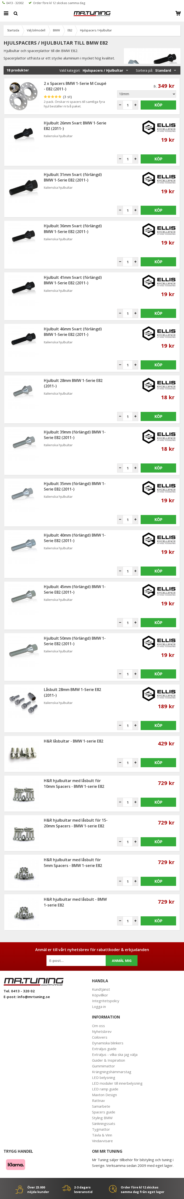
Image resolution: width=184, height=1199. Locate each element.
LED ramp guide (105, 1089)
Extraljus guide (104, 1048)
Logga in (99, 1006)
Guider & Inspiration (108, 1060)
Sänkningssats (103, 1123)
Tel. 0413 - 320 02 (19, 990)
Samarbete (101, 1106)
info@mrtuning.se (33, 996)
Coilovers (99, 1037)
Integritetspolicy (105, 1000)
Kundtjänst (101, 989)
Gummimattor (103, 1066)
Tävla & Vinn (102, 1135)
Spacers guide (103, 1112)
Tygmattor (101, 1129)
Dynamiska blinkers (107, 1043)
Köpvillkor (100, 995)
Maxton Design (104, 1094)
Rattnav (98, 1100)
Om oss (98, 1025)
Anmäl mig (122, 960)
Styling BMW (102, 1117)
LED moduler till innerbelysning (117, 1083)
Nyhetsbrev (102, 1031)
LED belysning (103, 1077)
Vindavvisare (102, 1140)
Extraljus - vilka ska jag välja (115, 1054)
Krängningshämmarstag (111, 1071)
